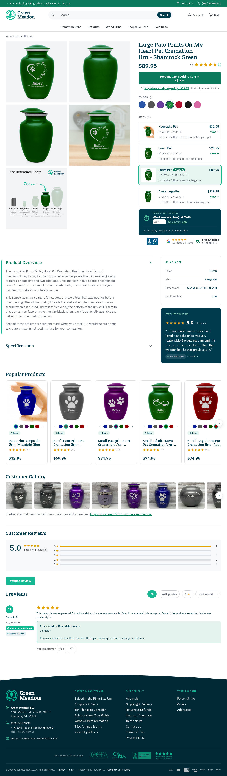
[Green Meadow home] (20, 15)
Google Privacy (115, 769)
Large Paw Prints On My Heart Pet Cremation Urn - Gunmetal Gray (151, 104)
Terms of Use (135, 732)
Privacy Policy (135, 738)
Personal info (186, 698)
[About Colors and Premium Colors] (151, 97)
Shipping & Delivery (139, 704)
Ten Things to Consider (90, 710)
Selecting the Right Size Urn (93, 698)
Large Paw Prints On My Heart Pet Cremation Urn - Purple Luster (160, 104)
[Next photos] (219, 495)
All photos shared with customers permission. (121, 514)
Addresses (184, 710)
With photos (169, 594)
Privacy (61, 769)
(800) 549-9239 (21, 723)
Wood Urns (113, 27)
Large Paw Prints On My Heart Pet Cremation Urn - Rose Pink (197, 104)
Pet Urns (93, 27)
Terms (70, 769)
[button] (16, 426)
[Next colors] (43, 426)
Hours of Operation (139, 715)
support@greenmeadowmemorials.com (34, 738)
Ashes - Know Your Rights (92, 715)
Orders (181, 704)
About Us (132, 698)
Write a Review (20, 581)
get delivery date (177, 221)
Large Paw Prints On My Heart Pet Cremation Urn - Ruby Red (178, 104)
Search (164, 15)
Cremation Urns (70, 27)
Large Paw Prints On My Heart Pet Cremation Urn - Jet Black (188, 104)
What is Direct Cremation (91, 721)
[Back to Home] (7, 36)
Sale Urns (161, 27)
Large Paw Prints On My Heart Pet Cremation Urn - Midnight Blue (142, 104)
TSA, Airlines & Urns (88, 726)
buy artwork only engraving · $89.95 (166, 88)
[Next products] (219, 422)
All (152, 594)
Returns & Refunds (138, 710)
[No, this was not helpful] (71, 649)
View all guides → (86, 732)
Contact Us (133, 726)
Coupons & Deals (86, 704)
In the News (134, 721)
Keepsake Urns (138, 27)
